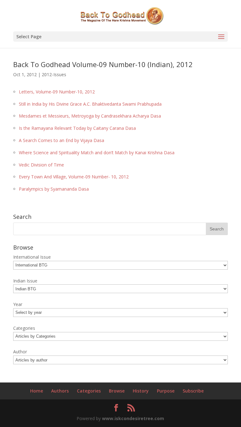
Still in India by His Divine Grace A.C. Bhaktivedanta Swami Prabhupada (90, 104)
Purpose (165, 391)
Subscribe (193, 391)
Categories (89, 391)
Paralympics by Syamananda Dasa (54, 189)
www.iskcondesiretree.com (133, 418)
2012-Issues (54, 74)
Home (36, 391)
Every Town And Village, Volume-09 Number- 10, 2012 (74, 177)
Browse (117, 391)
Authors (60, 391)
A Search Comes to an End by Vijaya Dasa (61, 140)
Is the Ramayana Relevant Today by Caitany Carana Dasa (77, 128)
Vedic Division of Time (41, 165)
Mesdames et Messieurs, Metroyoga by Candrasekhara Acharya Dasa (90, 116)
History (141, 391)
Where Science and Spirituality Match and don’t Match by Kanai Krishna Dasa (96, 153)
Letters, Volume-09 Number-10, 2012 (57, 92)
